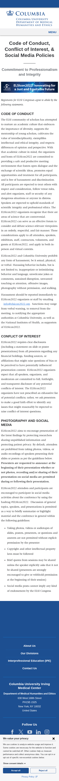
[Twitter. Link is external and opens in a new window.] (20, 732)
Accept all (15, 770)
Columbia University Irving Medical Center (29, 4)
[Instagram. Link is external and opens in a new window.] (46, 732)
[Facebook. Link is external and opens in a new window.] (12, 732)
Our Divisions (29, 653)
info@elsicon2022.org (16, 304)
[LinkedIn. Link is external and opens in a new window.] (38, 732)
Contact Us (29, 668)
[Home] (29, 18)
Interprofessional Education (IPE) (29, 660)
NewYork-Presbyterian (29, 619)
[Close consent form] (53, 738)
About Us (29, 645)
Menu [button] (52, 32)
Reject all (43, 770)
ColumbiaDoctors (29, 628)
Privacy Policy (28, 777)
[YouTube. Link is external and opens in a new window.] (29, 732)
